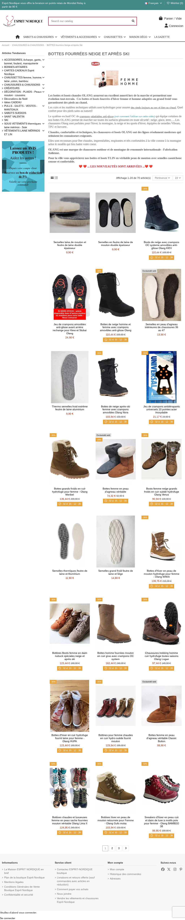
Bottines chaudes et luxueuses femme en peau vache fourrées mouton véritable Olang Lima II (70, 820)
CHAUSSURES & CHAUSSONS (22, 84)
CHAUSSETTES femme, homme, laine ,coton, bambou (23, 79)
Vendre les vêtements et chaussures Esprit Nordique (77, 900)
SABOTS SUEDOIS (15, 112)
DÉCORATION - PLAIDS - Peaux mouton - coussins (23, 93)
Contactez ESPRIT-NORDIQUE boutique (74, 871)
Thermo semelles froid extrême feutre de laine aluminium (70, 408)
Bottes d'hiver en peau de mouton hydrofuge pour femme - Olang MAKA (161, 573)
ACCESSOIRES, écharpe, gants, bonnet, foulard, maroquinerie (22, 61)
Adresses (115, 878)
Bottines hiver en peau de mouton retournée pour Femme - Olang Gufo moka (116, 820)
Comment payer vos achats (72, 889)
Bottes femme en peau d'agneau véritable (116, 490)
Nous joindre (64, 893)
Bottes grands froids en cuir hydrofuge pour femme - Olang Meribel (69, 491)
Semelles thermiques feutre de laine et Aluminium (69, 572)
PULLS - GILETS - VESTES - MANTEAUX (20, 107)
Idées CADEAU (12, 102)
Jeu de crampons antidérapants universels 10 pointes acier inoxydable (161, 409)
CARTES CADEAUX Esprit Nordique (19, 72)
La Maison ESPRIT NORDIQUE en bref (24, 871)
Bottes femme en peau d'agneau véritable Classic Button (162, 738)
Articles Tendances (14, 53)
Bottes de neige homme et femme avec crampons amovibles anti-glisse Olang (115, 327)
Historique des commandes (125, 874)
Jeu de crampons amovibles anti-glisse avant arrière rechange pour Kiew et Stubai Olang (70, 329)
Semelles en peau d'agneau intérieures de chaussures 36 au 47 (161, 327)
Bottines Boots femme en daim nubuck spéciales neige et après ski (69, 656)
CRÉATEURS (11, 88)
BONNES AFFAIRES (15, 67)
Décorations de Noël (15, 98)
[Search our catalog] (133, 21)
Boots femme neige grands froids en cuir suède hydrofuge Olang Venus (161, 491)
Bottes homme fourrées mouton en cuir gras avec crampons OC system (115, 656)
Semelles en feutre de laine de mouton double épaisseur (115, 244)
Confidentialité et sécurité (18, 894)
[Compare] (69, 237)
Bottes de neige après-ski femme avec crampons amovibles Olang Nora (115, 409)
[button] (40, 36)
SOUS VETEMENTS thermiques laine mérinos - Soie (22, 125)
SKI (6, 120)
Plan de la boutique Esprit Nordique (24, 877)
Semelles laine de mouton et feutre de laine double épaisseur (69, 245)
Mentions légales (13, 882)
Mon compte (117, 869)
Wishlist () (176, 3)
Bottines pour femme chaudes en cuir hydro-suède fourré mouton (115, 738)
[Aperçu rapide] (75, 237)
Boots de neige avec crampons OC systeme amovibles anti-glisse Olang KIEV (161, 245)
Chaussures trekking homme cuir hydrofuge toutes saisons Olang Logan (161, 656)
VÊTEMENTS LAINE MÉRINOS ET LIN (22, 132)
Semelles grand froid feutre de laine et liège (115, 572)
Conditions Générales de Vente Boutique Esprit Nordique (22, 888)
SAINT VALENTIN (14, 116)
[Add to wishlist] (64, 237)
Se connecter (7, 918)
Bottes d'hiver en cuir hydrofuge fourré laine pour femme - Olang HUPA (69, 738)
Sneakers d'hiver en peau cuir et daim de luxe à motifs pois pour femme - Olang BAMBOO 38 (161, 822)
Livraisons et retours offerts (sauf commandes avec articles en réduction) (76, 881)
